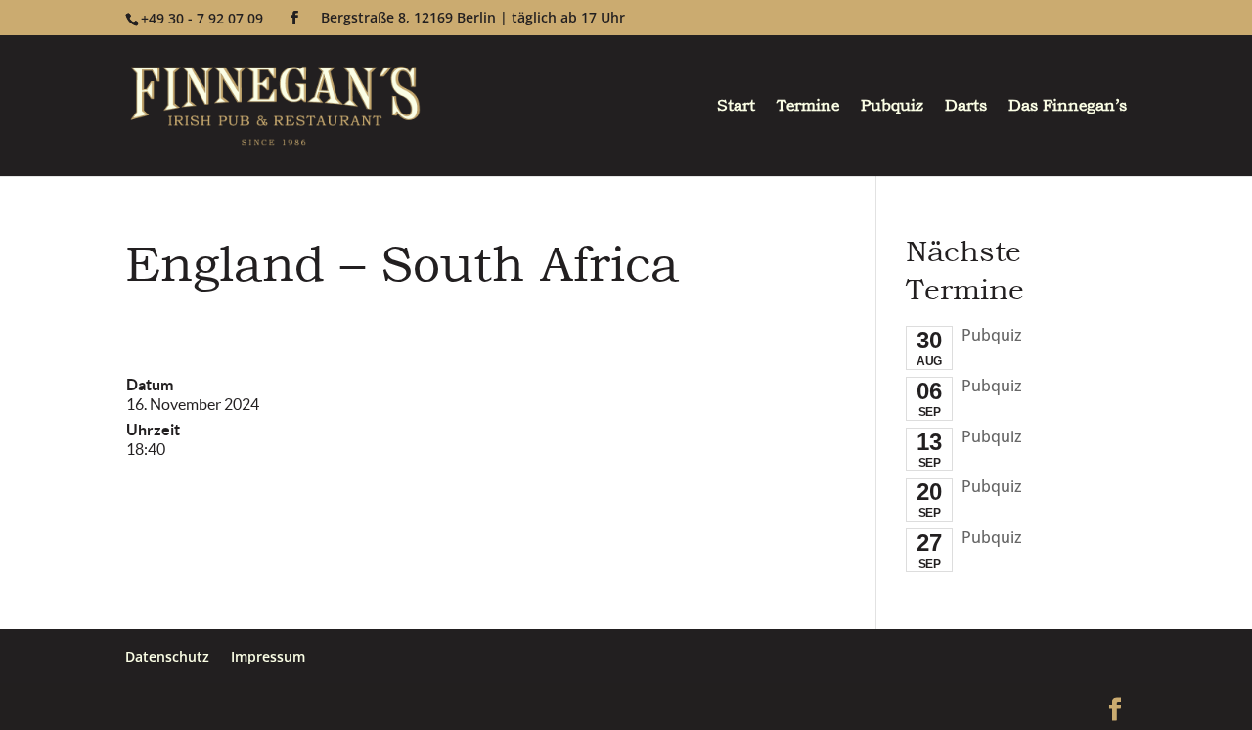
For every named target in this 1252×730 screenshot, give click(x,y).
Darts (966, 107)
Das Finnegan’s (1067, 107)
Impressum (268, 656)
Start (736, 107)
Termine (808, 107)
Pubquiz (892, 107)
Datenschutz (167, 656)
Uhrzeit (153, 429)
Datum (149, 384)
